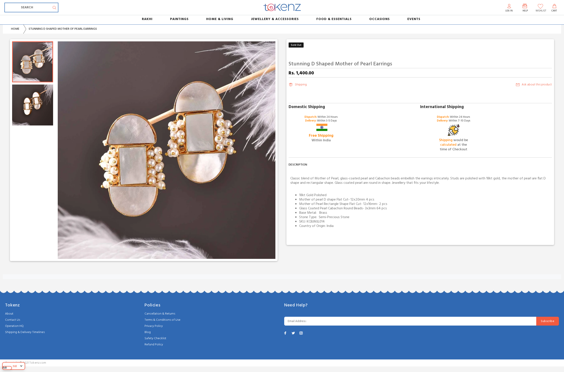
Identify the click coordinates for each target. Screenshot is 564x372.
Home (15, 28)
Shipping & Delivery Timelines (25, 332)
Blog (148, 332)
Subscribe (547, 321)
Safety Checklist (155, 338)
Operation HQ (14, 326)
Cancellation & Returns (160, 313)
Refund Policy (154, 344)
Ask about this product (537, 84)
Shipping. (301, 84)
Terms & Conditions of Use (162, 319)
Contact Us (12, 319)
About (9, 313)
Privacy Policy (154, 326)
